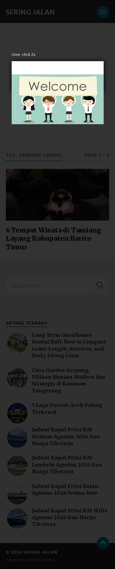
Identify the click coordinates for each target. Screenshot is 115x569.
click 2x (29, 54)
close (16, 54)
